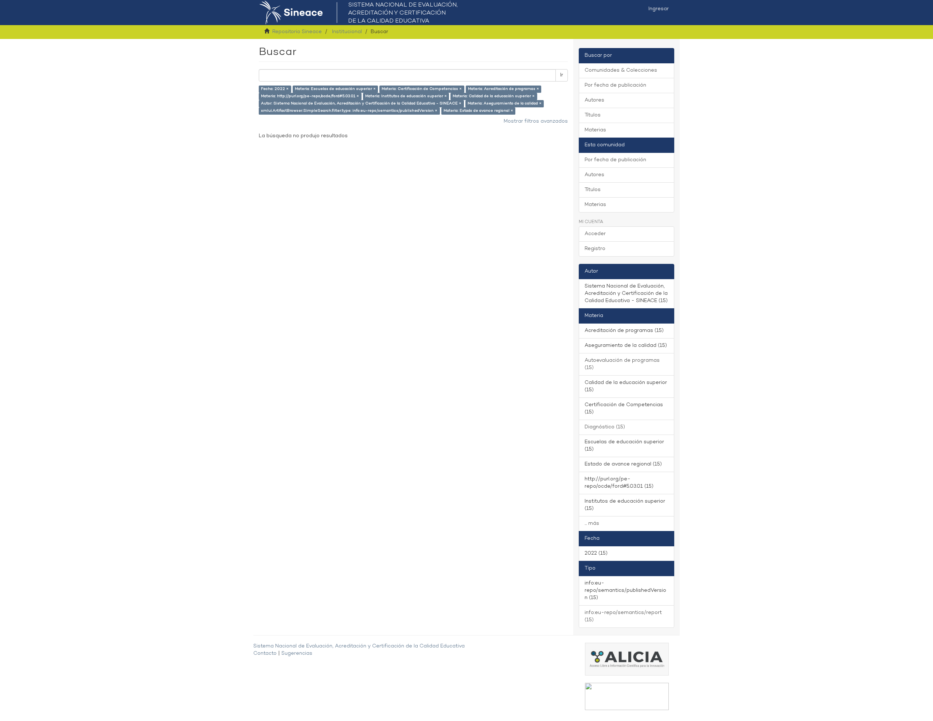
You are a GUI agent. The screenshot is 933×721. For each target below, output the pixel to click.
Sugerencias (296, 653)
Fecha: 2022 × (275, 89)
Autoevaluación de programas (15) (622, 364)
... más (592, 523)
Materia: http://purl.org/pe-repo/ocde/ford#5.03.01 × (310, 96)
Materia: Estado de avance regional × (478, 111)
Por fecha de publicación (615, 85)
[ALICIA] (627, 658)
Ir (561, 75)
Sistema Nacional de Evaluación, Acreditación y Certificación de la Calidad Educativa (359, 646)
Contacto (265, 653)
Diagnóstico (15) (605, 427)
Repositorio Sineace (297, 31)
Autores (594, 100)
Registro (595, 248)
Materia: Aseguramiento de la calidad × (505, 103)
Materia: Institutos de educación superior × (406, 96)
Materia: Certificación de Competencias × (422, 89)
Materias (595, 130)
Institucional (347, 31)
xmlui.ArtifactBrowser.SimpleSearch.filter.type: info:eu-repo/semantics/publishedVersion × (349, 111)
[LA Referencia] (627, 696)
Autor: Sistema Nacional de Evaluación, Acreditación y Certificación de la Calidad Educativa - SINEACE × (361, 103)
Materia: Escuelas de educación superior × (335, 89)
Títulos (593, 115)
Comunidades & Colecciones (621, 70)
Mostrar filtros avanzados (536, 121)
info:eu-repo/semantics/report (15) (623, 616)
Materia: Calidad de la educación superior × (494, 96)
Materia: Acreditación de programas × (503, 89)
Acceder (595, 233)
